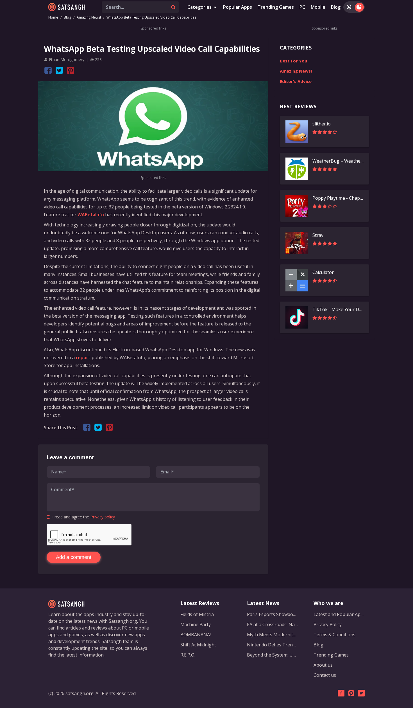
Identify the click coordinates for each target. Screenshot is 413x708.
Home (53, 17)
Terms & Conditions (334, 634)
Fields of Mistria (197, 614)
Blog (336, 7)
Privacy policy (102, 517)
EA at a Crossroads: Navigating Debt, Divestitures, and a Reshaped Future (272, 624)
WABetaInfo (91, 215)
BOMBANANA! (195, 634)
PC (302, 7)
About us (323, 665)
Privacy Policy (328, 624)
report (83, 357)
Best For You (293, 61)
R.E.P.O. (187, 655)
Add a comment (73, 557)
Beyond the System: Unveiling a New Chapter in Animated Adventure (272, 655)
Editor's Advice (296, 81)
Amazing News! (89, 17)
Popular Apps (237, 7)
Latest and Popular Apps (339, 614)
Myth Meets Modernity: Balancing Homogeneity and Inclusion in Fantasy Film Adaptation (272, 634)
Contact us (325, 675)
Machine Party (195, 624)
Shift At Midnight (198, 645)
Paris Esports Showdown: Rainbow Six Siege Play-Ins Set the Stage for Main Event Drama (272, 614)
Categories (199, 7)
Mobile (318, 7)
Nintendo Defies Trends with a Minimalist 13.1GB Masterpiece (272, 645)
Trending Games (276, 7)
